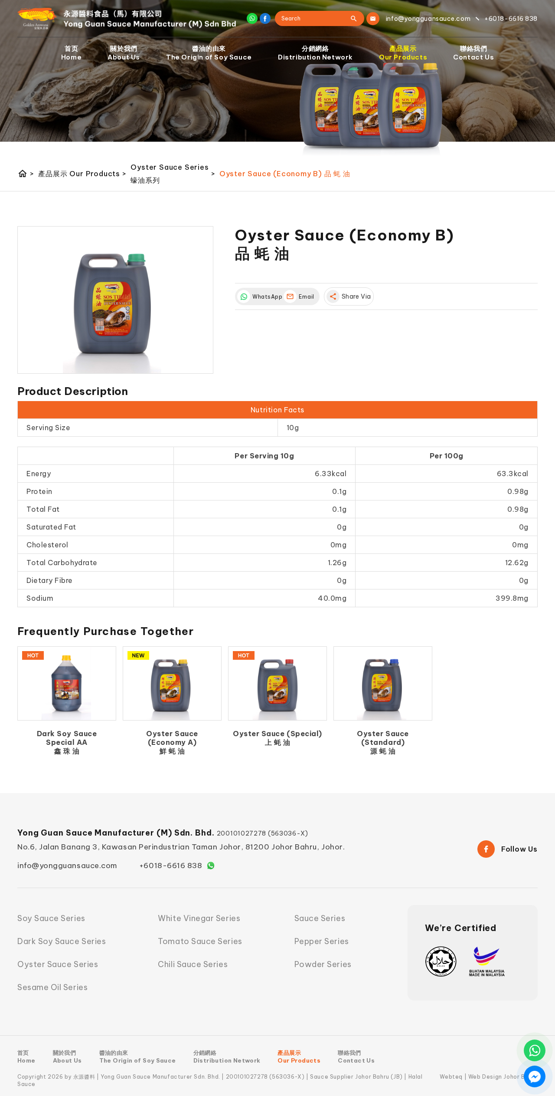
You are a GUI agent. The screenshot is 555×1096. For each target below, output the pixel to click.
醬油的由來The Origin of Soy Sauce (209, 52)
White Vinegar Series (199, 918)
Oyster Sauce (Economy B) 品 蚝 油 (284, 173)
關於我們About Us (124, 52)
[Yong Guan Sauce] (126, 19)
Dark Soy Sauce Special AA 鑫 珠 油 (67, 742)
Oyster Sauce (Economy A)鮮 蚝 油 (172, 742)
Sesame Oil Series (52, 987)
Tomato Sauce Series (200, 941)
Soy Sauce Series (51, 918)
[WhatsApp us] (534, 1050)
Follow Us (519, 849)
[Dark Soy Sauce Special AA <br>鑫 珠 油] (67, 684)
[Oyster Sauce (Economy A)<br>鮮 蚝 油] (172, 684)
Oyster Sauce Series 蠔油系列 (173, 173)
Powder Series (323, 964)
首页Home (71, 52)
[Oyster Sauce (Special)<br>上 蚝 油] (277, 684)
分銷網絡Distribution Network (315, 52)
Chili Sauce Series (193, 964)
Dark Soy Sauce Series (61, 941)
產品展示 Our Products (82, 173)
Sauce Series (319, 918)
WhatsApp (265, 296)
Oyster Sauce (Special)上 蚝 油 (277, 738)
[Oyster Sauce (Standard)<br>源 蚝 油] (383, 684)
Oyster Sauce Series (57, 964)
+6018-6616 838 (170, 865)
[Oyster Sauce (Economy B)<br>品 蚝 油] (115, 300)
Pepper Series (321, 941)
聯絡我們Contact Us (473, 52)
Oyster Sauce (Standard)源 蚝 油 (382, 742)
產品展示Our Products (403, 52)
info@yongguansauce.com (67, 865)
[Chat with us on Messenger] (534, 1076)
